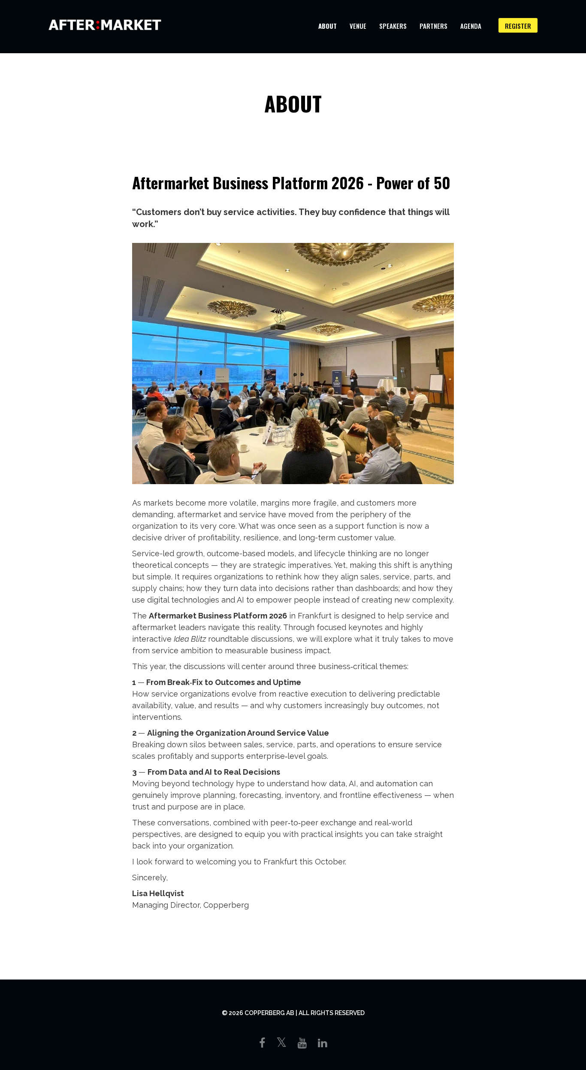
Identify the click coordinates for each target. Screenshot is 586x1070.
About (327, 25)
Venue (358, 25)
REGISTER (518, 25)
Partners (433, 25)
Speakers (393, 25)
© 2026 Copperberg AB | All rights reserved (293, 1012)
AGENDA (470, 25)
